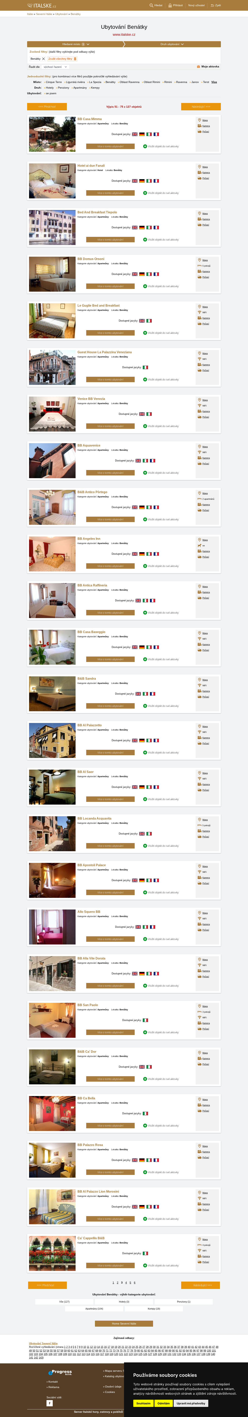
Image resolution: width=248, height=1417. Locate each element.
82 (145, 1350)
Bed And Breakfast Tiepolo (97, 212)
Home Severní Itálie (124, 1323)
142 (36, 1357)
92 (180, 1350)
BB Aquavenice (89, 445)
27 (143, 1346)
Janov (195, 82)
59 (65, 1350)
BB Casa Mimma (90, 119)
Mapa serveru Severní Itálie (122, 1370)
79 (135, 1350)
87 (163, 1350)
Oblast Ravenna (130, 82)
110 (70, 1354)
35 (171, 1346)
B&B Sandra (87, 678)
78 (131, 1350)
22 (126, 1346)
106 (50, 1354)
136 (194, 1354)
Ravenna (181, 82)
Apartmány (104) (94, 1308)
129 (160, 1354)
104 (41, 1354)
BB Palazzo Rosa (90, 1145)
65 (86, 1350)
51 (37, 1350)
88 (166, 1350)
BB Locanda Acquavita (94, 818)
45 (206, 1346)
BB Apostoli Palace (92, 865)
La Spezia (95, 82)
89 (170, 1350)
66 (89, 1350)
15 (102, 1346)
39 (185, 1346)
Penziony (63, 87)
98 (201, 1350)
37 (178, 1346)
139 (208, 1354)
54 (47, 1350)
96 (194, 1350)
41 (192, 1346)
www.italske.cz (124, 35)
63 (79, 1350)
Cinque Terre (54, 82)
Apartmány (80, 87)
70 (103, 1350)
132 (174, 1354)
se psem (51, 93)
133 (179, 1354)
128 (155, 1354)
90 (173, 1350)
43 (199, 1346)
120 (116, 1354)
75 (121, 1350)
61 (72, 1350)
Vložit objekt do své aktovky (163, 146)
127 (150, 1354)
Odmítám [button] (164, 1403)
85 (156, 1350)
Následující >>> (203, 1285)
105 (46, 1354)
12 (91, 1346)
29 (150, 1346)
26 (140, 1346)
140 (213, 1354)
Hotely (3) (124, 1301)
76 (124, 1350)
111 (74, 1354)
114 (88, 1354)
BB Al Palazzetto (90, 725)
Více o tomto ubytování (110, 146)
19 (116, 1346)
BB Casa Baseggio (91, 632)
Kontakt (53, 1381)
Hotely (50, 87)
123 (131, 1354)
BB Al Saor (86, 771)
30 (154, 1346)
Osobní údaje (113, 1386)
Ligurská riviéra (75, 82)
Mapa (205, 120)
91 (177, 1350)
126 (145, 1354)
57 (58, 1350)
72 (110, 1350)
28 (147, 1346)
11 (88, 1346)
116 (97, 1354)
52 (41, 1350)
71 (107, 1350)
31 (157, 1346)
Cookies (110, 1391)
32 (161, 1346)
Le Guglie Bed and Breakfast (99, 305)
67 (93, 1350)
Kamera (206, 126)
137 (198, 1354)
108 (60, 1354)
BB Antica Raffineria (92, 585)
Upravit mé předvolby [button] (191, 1403)
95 (190, 1350)
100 (209, 1350)
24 (133, 1346)
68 (96, 1350)
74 (117, 1350)
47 (213, 1346)
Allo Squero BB (89, 911)
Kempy (95, 87)
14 (98, 1346)
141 (31, 1357)
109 (65, 1354)
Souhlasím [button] (143, 1403)
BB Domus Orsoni (91, 259)
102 (31, 1354)
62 (75, 1350)
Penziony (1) (183, 1301)
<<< (47, 106)
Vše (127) (64, 1301)
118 (107, 1354)
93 (184, 1350)
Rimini (168, 82)
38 (182, 1346)
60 (68, 1350)
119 (111, 1354)
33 (164, 1346)
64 (82, 1350)
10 (84, 1346)
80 (138, 1350)
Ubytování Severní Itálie (43, 1343)
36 (175, 1346)
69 (100, 1350)
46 (210, 1346)
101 (214, 1350)
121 (121, 1354)
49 (30, 1350)
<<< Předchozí (45, 1285)
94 (187, 1350)
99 (204, 1350)
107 (55, 1354)
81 (142, 1350)
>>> (201, 106)
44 (203, 1346)
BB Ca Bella (86, 1098)
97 (197, 1350)
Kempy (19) (154, 1308)
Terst (206, 82)
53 (44, 1350)
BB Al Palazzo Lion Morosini (98, 1191)
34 (168, 1346)
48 (217, 1346)
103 (36, 1354)
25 (136, 1346)
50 (34, 1350)
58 (61, 1350)
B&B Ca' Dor (87, 1051)
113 (83, 1354)
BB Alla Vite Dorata (91, 958)
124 (135, 1354)
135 (189, 1354)
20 (119, 1346)
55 (51, 1350)
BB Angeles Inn (89, 538)
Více (214, 82)
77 (128, 1350)
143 (41, 1357)
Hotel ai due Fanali (91, 165)
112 (79, 1354)
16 (105, 1346)
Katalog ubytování (116, 1376)
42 (196, 1346)
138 (203, 1354)
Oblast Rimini (152, 82)
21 (122, 1346)
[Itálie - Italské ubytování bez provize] (41, 5)
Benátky (110, 82)
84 (152, 1350)
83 (149, 1350)
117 (102, 1354)
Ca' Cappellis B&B (91, 1238)
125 (140, 1354)
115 (93, 1354)
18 (112, 1346)
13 (95, 1346)
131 (169, 1354)
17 (109, 1346)
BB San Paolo (88, 1005)
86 (159, 1350)
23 (129, 1346)
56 (54, 1350)
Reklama (53, 1387)
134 (184, 1354)
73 (114, 1350)
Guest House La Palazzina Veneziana (105, 352)
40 (189, 1346)
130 (165, 1354)
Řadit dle (34, 66)
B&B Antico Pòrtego (92, 492)
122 (126, 1354)
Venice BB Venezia (91, 398)
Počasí (205, 131)
